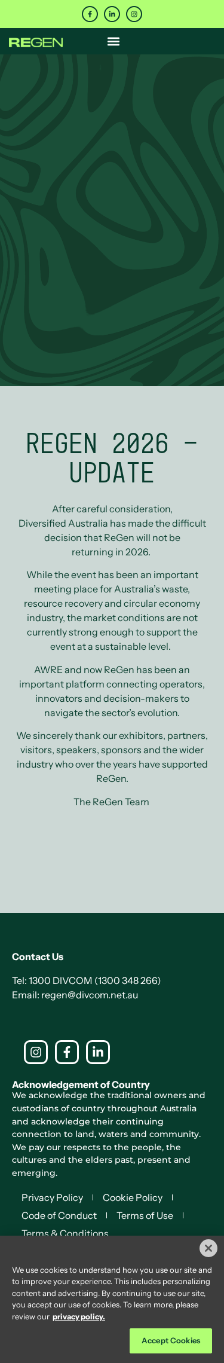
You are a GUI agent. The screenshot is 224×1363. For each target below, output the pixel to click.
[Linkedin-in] (112, 14)
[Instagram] (134, 14)
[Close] (208, 1248)
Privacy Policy (52, 1197)
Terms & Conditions (65, 1233)
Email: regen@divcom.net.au (75, 995)
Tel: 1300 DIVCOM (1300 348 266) (86, 980)
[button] (114, 41)
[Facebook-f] (90, 14)
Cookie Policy (132, 1197)
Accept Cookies (171, 1340)
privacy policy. (79, 1316)
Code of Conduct (59, 1215)
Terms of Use (144, 1215)
